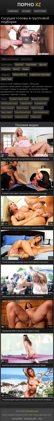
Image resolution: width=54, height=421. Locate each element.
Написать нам (30, 418)
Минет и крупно (22, 108)
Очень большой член (22, 112)
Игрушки (6, 69)
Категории (40, 11)
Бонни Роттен (19, 74)
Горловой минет (40, 104)
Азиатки (19, 64)
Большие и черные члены (19, 99)
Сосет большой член (41, 112)
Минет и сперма (37, 108)
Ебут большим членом (9, 104)
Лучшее (26, 11)
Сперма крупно (7, 117)
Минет (16, 69)
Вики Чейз (7, 79)
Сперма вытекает (22, 117)
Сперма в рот (35, 117)
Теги (40, 418)
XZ (29, 4)
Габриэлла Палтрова (40, 74)
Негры (26, 69)
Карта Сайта (17, 418)
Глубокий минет (26, 104)
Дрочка (42, 64)
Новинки (13, 11)
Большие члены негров (40, 99)
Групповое (31, 64)
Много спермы (7, 112)
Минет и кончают (8, 108)
